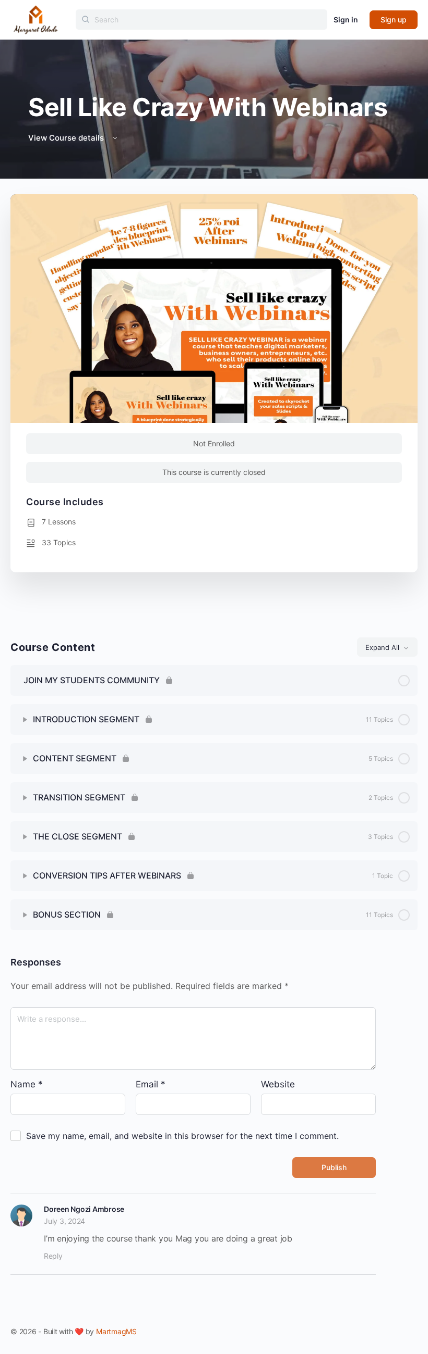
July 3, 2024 (64, 1221)
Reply (53, 1255)
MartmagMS (116, 1331)
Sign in (346, 19)
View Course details (67, 138)
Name (26, 1084)
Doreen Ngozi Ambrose (84, 1209)
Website (278, 1084)
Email (150, 1084)
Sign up (394, 19)
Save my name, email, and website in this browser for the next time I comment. (182, 1136)
